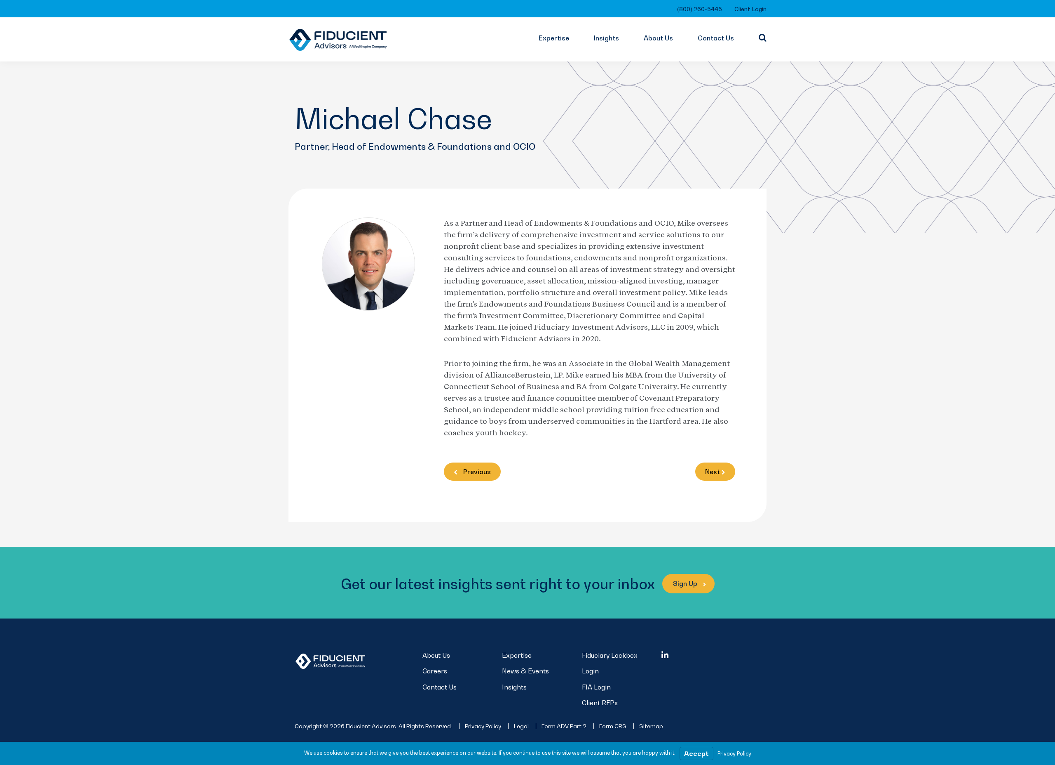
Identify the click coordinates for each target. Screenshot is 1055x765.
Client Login (750, 8)
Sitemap (651, 726)
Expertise (554, 38)
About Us (658, 38)
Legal (521, 726)
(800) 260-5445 (699, 8)
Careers (434, 671)
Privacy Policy (483, 726)
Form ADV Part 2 (564, 726)
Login (590, 671)
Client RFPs (600, 703)
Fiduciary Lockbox (610, 655)
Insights (606, 38)
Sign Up (686, 583)
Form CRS (612, 726)
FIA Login (596, 687)
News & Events (525, 671)
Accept (696, 753)
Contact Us (716, 38)
